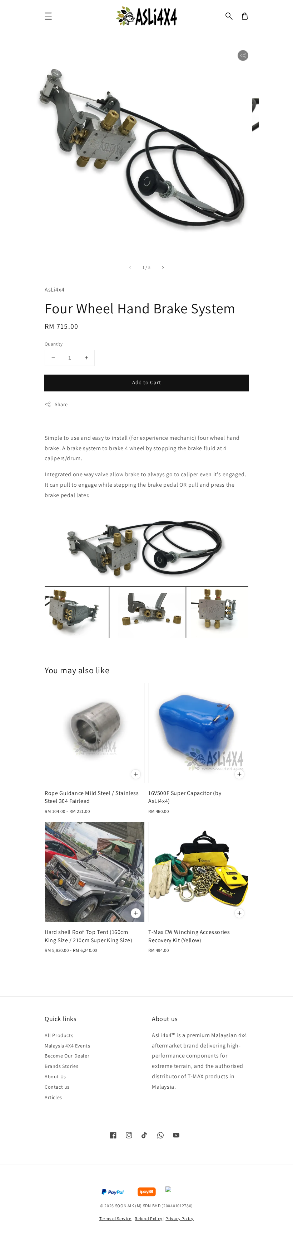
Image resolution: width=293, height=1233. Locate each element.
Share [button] (61, 404)
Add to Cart (146, 382)
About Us (55, 1076)
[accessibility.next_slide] (162, 267)
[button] (229, 16)
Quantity (54, 344)
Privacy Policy (179, 1218)
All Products (59, 1035)
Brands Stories (61, 1066)
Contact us (57, 1087)
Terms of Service (115, 1218)
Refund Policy (148, 1218)
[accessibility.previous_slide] (130, 267)
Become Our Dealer (67, 1056)
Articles (53, 1097)
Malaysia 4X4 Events (67, 1045)
